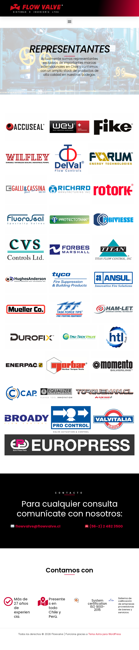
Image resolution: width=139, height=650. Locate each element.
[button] (70, 21)
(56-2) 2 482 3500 (106, 526)
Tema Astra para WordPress (104, 634)
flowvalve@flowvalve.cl (37, 526)
